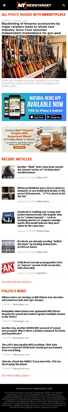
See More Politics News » (16, 375)
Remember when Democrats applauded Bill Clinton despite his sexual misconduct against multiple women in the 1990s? (33, 314)
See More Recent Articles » (17, 282)
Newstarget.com (21, 304)
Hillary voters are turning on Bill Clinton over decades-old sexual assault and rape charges (33, 299)
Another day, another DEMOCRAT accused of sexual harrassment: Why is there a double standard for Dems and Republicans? (33, 331)
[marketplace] (34, 8)
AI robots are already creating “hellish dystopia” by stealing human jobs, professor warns (39, 244)
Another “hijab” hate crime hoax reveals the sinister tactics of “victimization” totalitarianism (40, 170)
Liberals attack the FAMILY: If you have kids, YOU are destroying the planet (31, 363)
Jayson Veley (22, 20)
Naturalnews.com (21, 354)
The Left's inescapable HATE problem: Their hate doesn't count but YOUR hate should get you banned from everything (32, 347)
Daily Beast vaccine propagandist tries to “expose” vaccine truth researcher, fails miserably (39, 265)
